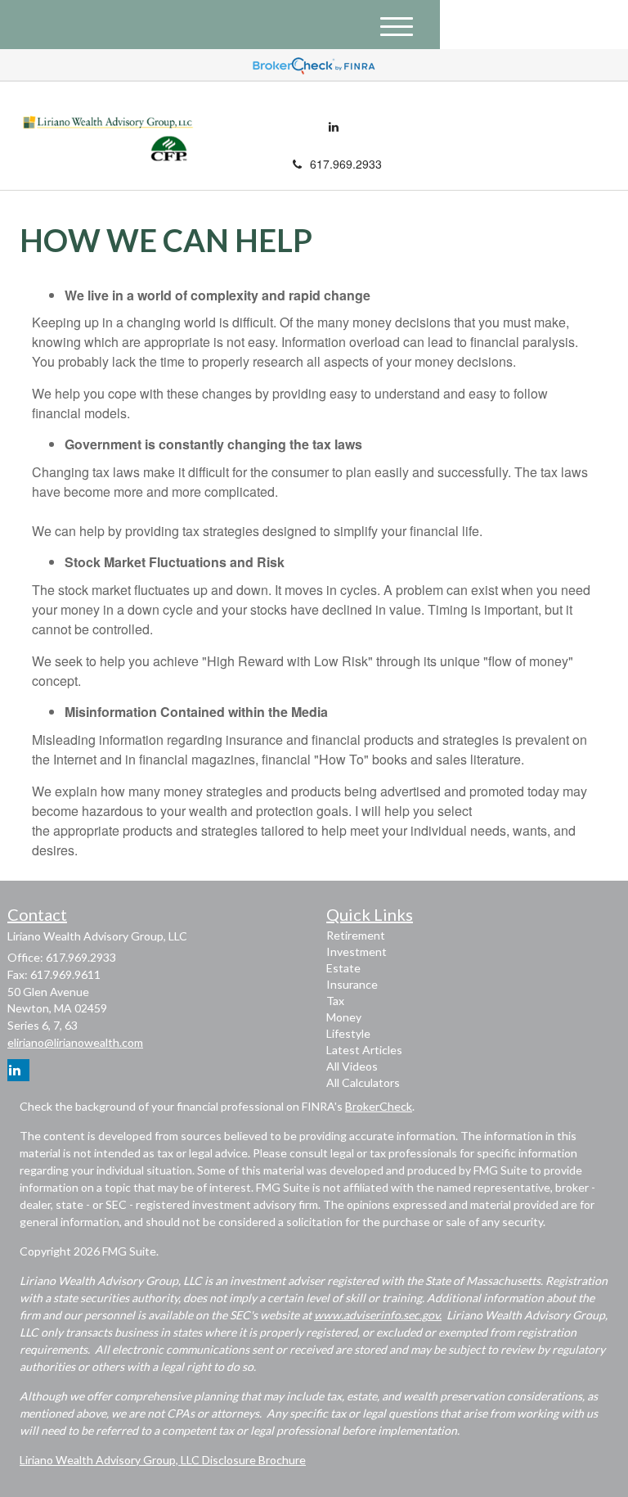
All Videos (352, 1066)
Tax (335, 1001)
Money (343, 1017)
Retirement (355, 935)
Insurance (352, 984)
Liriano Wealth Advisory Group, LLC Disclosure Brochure (163, 1460)
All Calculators (363, 1082)
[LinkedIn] (334, 126)
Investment (356, 951)
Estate (343, 968)
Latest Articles (364, 1050)
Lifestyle (348, 1033)
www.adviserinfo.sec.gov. (378, 1315)
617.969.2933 (346, 164)
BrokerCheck (378, 1106)
